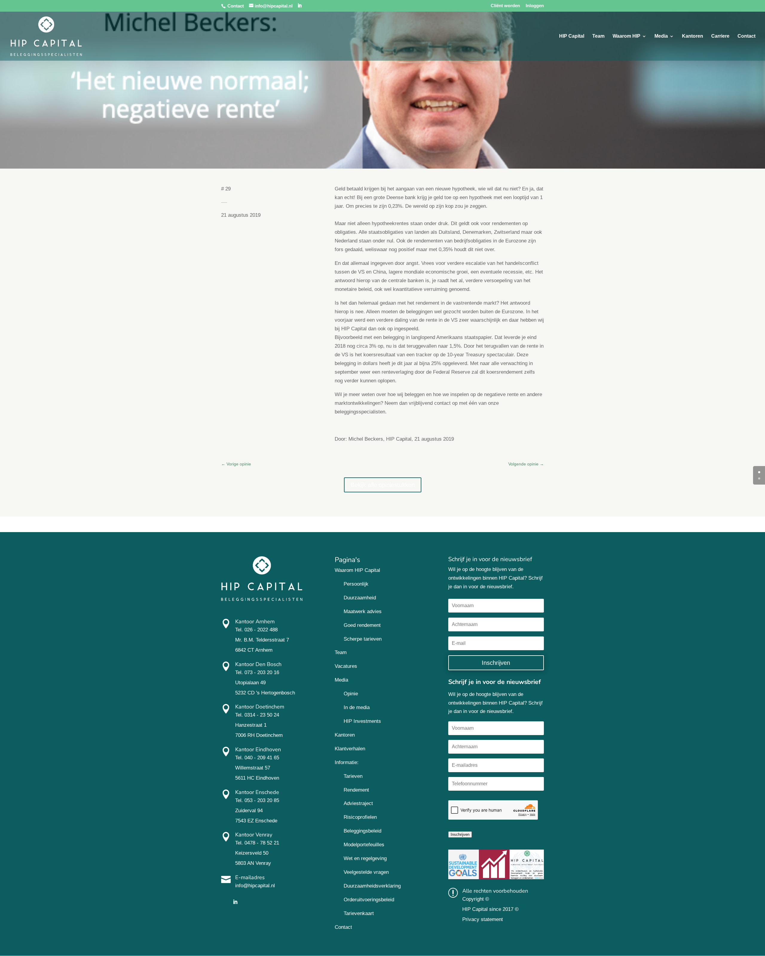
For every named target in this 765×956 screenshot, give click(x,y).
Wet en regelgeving (365, 858)
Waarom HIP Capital (357, 570)
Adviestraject (358, 803)
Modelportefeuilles (364, 844)
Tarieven (353, 776)
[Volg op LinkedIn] (235, 902)
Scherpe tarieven (363, 639)
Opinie (351, 694)
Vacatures (346, 666)
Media (661, 36)
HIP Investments (362, 721)
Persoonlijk (356, 584)
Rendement (356, 790)
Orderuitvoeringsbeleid (369, 899)
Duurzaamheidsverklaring (372, 886)
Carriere (720, 36)
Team (598, 36)
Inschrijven (460, 834)
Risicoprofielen (360, 817)
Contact (235, 5)
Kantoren (692, 36)
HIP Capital (571, 36)
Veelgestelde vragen (366, 872)
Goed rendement (362, 625)
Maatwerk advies (363, 611)
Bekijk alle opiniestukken (383, 485)
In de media (357, 707)
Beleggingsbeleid (362, 831)
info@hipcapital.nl (255, 885)
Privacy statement (482, 919)
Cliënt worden (505, 5)
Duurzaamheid (360, 598)
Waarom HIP (626, 36)
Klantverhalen (350, 749)
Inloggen (535, 5)
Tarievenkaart (359, 913)
